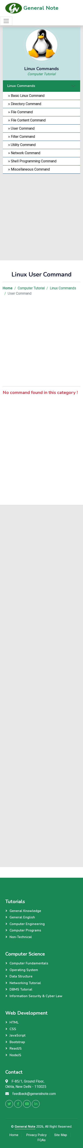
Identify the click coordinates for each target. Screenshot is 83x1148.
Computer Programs (25, 930)
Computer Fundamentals (29, 963)
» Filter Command (20, 136)
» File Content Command (26, 120)
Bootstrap (17, 1042)
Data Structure (21, 976)
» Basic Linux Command (25, 95)
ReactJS (16, 1048)
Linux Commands (21, 85)
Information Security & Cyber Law (36, 996)
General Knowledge (25, 911)
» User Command (20, 128)
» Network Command (23, 153)
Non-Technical (21, 937)
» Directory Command (23, 104)
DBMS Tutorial (21, 989)
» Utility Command (21, 145)
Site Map (60, 1135)
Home (13, 1135)
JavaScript (17, 1035)
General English (22, 917)
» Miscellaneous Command (28, 169)
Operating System (24, 970)
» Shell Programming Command (31, 161)
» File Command (19, 112)
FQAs (41, 1140)
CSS (13, 1029)
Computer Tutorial (41, 74)
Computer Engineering (27, 924)
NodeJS (15, 1055)
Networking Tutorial (25, 983)
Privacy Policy (36, 1135)
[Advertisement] (41, 215)
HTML (14, 1022)
